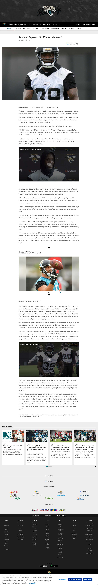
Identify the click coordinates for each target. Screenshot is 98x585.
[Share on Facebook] (68, 44)
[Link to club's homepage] (4, 24)
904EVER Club (60, 557)
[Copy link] (77, 43)
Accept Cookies (87, 579)
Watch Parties (20, 539)
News (74, 523)
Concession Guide (20, 536)
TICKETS (47, 520)
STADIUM (35, 520)
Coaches (6, 534)
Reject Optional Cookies (75, 579)
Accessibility (34, 536)
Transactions (6, 525)
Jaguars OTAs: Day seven (30, 252)
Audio (74, 530)
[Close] (95, 579)
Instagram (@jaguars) (89, 528)
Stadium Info (20, 525)
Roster (6, 523)
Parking (20, 528)
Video (74, 528)
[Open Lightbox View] (49, 277)
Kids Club (60, 554)
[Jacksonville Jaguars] (49, 573)
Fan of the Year (60, 544)
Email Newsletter (89, 541)
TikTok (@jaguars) (89, 536)
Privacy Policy (90, 550)
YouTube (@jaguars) (90, 525)
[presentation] (95, 466)
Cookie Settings (62, 579)
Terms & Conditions (90, 553)
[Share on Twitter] (71, 44)
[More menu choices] (59, 24)
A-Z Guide (35, 534)
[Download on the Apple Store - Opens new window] (43, 566)
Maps (20, 530)
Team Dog (6, 549)
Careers (89, 544)
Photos (74, 525)
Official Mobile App (90, 523)
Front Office (6, 539)
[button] (49, 164)
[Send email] (74, 44)
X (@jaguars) (89, 530)
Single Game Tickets (47, 528)
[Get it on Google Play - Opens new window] (54, 567)
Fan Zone (60, 526)
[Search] (76, 24)
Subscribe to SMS (89, 539)
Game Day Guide (20, 523)
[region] (49, 579)
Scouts (6, 536)
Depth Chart (6, 531)
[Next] (60, 292)
